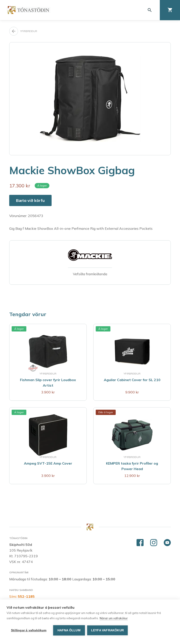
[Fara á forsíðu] (28, 10)
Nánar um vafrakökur (114, 618)
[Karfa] (170, 10)
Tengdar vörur (27, 314)
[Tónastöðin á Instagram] (153, 543)
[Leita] (150, 10)
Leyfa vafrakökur (107, 630)
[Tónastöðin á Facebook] (140, 543)
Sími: (22, 596)
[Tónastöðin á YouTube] (167, 543)
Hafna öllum (69, 630)
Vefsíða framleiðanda (90, 274)
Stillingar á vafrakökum (29, 630)
